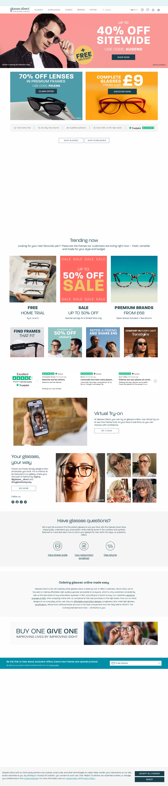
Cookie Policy (72, 778)
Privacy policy (54, 665)
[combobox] (115, 10)
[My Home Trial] (153, 10)
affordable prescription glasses (87, 601)
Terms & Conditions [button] (159, 64)
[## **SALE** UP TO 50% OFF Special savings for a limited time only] (83, 279)
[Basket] (158, 10)
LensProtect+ (41, 604)
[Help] (142, 10)
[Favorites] (147, 10)
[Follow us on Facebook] (17, 502)
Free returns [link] (110, 554)
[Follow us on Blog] (25, 502)
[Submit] (104, 10)
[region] (134, 10)
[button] (71, 140)
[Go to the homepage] (20, 9)
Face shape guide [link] (58, 554)
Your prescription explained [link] (84, 556)
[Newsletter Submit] (158, 663)
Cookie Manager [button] (31, 778)
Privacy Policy (88, 778)
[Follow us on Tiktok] (21, 502)
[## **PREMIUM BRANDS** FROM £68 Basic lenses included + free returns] (134, 279)
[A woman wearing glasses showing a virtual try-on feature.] (50, 422)
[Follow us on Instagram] (12, 502)
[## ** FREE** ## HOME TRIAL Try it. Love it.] (32, 279)
